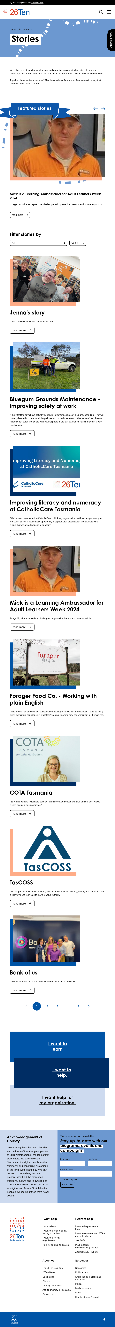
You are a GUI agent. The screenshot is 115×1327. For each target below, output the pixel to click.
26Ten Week (48, 1272)
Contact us (47, 1294)
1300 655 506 (37, 2)
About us (27, 29)
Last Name (92, 1159)
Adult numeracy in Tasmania (56, 1290)
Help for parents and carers (55, 1245)
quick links (111, 40)
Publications (81, 1272)
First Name (65, 1159)
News (78, 1292)
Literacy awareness (52, 1285)
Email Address (67, 1169)
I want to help (84, 1219)
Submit (75, 242)
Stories (46, 1281)
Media (78, 1284)
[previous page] (26, 1006)
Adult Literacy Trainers (86, 1252)
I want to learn (49, 1226)
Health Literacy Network (87, 1297)
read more (17, 215)
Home (13, 29)
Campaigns (48, 1277)
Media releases (83, 1288)
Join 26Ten (80, 1240)
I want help (49, 1219)
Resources (81, 1261)
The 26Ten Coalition (52, 1268)
